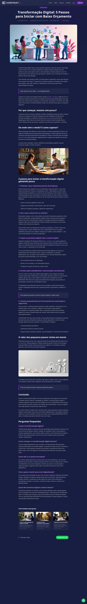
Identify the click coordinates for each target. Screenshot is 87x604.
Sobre (55, 3)
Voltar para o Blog (25, 537)
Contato (81, 3)
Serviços (61, 3)
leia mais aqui (23, 137)
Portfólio (68, 3)
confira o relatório (52, 97)
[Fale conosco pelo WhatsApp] (83, 600)
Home (50, 3)
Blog (74, 3)
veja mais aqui (48, 118)
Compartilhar (61, 537)
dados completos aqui (48, 241)
